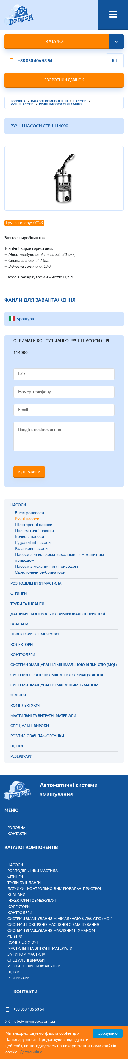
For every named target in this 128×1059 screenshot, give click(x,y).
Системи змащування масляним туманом (51, 930)
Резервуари (18, 978)
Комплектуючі (22, 942)
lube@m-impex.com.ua (34, 1021)
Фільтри (14, 936)
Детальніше (31, 1051)
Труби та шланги (24, 883)
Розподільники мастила (32, 871)
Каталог (55, 42)
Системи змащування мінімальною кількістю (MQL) (59, 918)
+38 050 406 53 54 (35, 61)
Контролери (19, 913)
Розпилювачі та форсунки (33, 966)
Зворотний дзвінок (64, 80)
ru (114, 61)
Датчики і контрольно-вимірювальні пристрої (54, 888)
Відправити (29, 472)
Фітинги (15, 877)
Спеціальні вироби (26, 960)
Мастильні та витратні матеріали (39, 948)
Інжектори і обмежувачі (31, 900)
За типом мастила (26, 954)
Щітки (13, 972)
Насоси (15, 865)
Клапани (16, 894)
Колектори (18, 907)
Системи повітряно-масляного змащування (53, 924)
